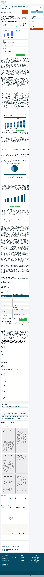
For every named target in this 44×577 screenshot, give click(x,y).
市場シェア (32, 21)
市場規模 (32, 17)
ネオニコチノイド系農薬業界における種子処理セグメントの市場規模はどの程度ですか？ (14, 414)
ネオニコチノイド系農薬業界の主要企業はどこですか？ (11, 418)
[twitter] (36, 573)
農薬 (9, 4)
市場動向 (32, 18)
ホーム (2, 4)
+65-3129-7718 (35, 562)
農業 (4, 4)
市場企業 (32, 22)
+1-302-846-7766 (35, 561)
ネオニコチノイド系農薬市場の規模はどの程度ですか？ (11, 406)
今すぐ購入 (37, 12)
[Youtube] (41, 573)
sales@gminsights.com (36, 563)
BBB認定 (9, 498)
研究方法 (32, 26)
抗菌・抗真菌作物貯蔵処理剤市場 (8, 547)
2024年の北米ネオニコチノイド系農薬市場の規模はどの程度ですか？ (13, 416)
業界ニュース (33, 23)
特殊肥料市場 (5, 550)
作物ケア (7, 4)
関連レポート (33, 27)
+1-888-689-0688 (36, 560)
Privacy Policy (27, 575)
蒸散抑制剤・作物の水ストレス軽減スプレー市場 (11, 546)
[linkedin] (33, 573)
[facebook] (39, 573)
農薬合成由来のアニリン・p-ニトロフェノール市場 (11, 549)
